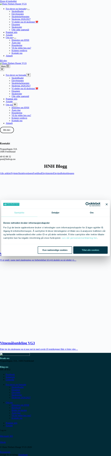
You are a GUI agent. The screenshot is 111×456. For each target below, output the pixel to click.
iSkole (3, 442)
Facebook (10, 374)
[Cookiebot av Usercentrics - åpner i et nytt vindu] (87, 204)
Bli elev (3, 60)
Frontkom (23, 454)
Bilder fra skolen (19, 410)
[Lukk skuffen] (2, 69)
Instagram (10, 377)
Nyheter (14, 173)
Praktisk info (11, 32)
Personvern (5, 452)
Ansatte (9, 35)
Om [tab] (92, 212)
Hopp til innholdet (8, 1)
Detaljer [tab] (56, 212)
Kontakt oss (17, 53)
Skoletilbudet (18, 11)
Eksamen (16, 24)
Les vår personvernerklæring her (79, 238)
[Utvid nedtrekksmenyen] (28, 9)
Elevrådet (16, 392)
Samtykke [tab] (19, 212)
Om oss (9, 37)
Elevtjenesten (18, 14)
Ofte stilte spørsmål (20, 29)
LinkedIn (10, 379)
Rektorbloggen (67, 173)
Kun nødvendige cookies (54, 250)
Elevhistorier (47, 173)
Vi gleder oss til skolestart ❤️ (25, 22)
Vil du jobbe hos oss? (21, 48)
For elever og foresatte (16, 9)
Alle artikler (5, 173)
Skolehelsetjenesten (20, 16)
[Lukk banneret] (107, 204)
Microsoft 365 (6, 436)
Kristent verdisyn (19, 50)
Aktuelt (9, 55)
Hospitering (17, 45)
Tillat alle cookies (90, 250)
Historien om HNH (20, 40)
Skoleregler (17, 27)
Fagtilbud (37, 173)
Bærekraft (16, 407)
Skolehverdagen (25, 173)
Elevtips (57, 173)
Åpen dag (16, 42)
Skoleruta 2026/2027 (21, 19)
